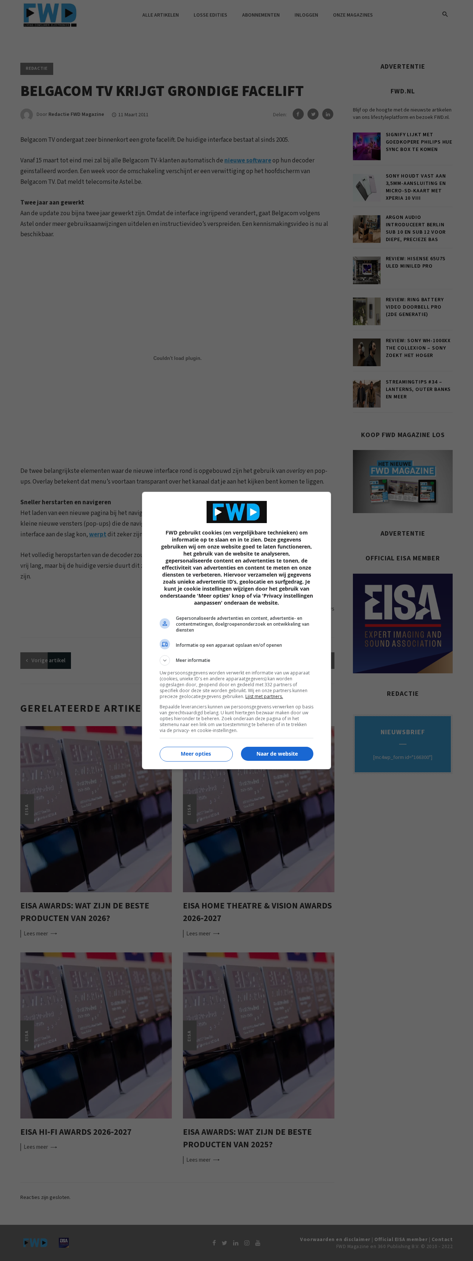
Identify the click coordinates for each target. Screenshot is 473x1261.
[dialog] (236, 630)
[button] (236, 660)
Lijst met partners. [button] (264, 696)
